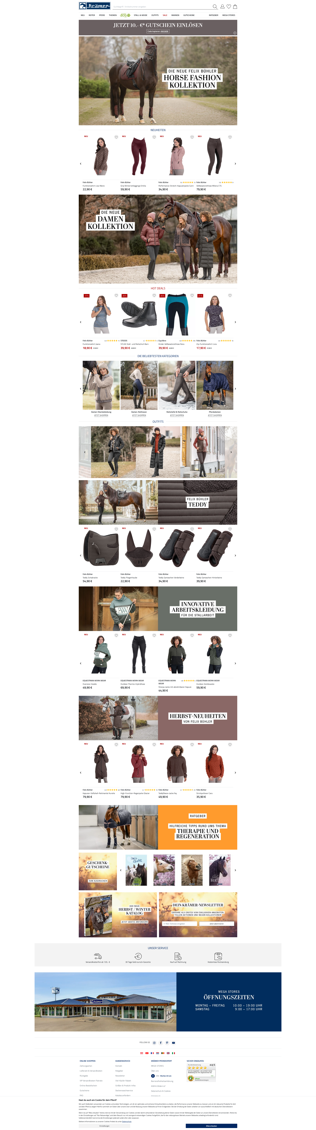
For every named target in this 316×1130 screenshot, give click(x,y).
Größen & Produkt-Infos (125, 1085)
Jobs (161, 1075)
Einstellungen (104, 1126)
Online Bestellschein (88, 1085)
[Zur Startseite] (95, 5)
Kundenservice (122, 1060)
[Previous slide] (85, 452)
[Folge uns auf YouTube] (173, 1042)
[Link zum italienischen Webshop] (174, 1052)
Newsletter (120, 1075)
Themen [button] (113, 15)
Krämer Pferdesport (161, 1060)
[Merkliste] (229, 6)
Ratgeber (119, 1070)
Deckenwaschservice (124, 1090)
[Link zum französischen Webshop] (153, 1052)
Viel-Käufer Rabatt (123, 1080)
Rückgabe (84, 1075)
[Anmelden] (222, 6)
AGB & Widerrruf (158, 1086)
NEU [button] (83, 15)
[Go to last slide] (81, 81)
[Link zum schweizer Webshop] (147, 1052)
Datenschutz (126, 1121)
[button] (125, 15)
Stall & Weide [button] (140, 15)
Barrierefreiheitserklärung (162, 1081)
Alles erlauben (211, 1126)
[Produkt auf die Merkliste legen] (116, 137)
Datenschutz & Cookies (160, 1090)
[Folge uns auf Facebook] (160, 1042)
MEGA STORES (228, 15)
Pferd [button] (102, 15)
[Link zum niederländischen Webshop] (158, 1052)
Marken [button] (175, 15)
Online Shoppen (87, 1060)
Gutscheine (84, 1090)
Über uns (155, 1070)
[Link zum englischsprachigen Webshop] (169, 1052)
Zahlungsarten (86, 1065)
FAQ (81, 1095)
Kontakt (118, 1065)
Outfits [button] (155, 15)
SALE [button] (165, 15)
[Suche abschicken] (215, 6)
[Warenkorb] (235, 6)
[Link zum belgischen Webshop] (163, 1052)
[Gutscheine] (98, 871)
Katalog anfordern (122, 1095)
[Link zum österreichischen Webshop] (142, 1052)
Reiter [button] (92, 15)
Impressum (155, 1095)
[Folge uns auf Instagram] (154, 1042)
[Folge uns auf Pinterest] (167, 1042)
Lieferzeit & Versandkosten (91, 1070)
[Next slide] (235, 81)
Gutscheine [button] (189, 15)
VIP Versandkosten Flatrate (91, 1080)
